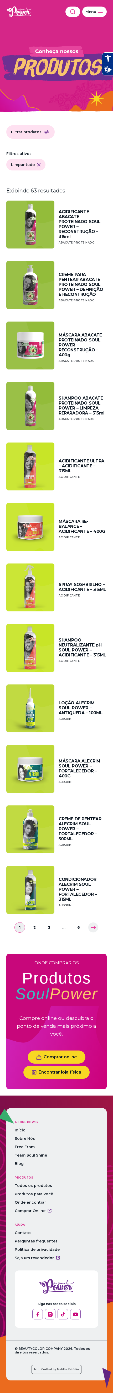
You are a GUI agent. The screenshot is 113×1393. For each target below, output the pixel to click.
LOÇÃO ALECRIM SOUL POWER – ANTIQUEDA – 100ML (80, 707)
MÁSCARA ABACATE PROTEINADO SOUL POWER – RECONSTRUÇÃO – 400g (80, 345)
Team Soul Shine (31, 1155)
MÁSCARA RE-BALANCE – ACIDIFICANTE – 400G (82, 526)
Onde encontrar (30, 1202)
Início (20, 1130)
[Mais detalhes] (30, 224)
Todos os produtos (33, 1185)
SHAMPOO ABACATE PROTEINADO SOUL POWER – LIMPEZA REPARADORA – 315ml (82, 406)
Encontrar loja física (60, 1072)
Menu (90, 11)
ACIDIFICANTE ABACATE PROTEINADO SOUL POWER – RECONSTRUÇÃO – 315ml (80, 224)
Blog (19, 1163)
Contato (23, 1232)
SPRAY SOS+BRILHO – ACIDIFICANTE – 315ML (82, 587)
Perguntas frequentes (36, 1241)
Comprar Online (30, 1210)
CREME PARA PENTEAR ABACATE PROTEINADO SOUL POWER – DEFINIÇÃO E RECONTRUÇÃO (81, 284)
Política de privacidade (37, 1249)
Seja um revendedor (34, 1258)
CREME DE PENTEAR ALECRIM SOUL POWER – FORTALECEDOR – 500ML (80, 828)
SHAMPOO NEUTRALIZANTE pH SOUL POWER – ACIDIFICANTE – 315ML (82, 647)
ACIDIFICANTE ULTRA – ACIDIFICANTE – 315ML (81, 465)
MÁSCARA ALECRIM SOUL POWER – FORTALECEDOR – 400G (79, 768)
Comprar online (60, 1056)
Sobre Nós (25, 1138)
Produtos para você (34, 1194)
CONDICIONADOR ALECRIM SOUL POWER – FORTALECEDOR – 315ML (78, 889)
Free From (25, 1147)
